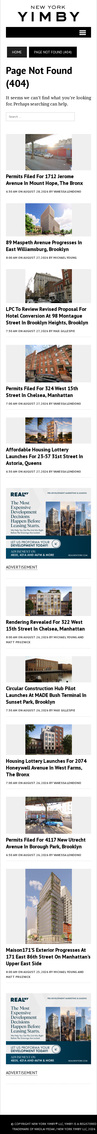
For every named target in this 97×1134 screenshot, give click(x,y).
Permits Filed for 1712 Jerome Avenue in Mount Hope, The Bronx (44, 179)
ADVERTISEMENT (22, 567)
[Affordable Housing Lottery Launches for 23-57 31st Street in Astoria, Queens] (48, 440)
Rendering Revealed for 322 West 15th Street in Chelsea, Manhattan (45, 625)
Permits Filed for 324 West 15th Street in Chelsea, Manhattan (42, 391)
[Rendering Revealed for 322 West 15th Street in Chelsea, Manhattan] (48, 612)
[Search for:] (40, 116)
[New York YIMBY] (48, 13)
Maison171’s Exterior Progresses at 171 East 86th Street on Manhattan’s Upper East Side (48, 957)
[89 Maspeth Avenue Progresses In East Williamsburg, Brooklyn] (48, 232)
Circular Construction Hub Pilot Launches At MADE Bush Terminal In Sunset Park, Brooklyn (46, 695)
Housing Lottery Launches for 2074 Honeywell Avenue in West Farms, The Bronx (46, 768)
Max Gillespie (64, 331)
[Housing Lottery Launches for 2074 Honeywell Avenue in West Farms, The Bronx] (48, 751)
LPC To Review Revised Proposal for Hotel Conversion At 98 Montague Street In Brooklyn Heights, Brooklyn (47, 316)
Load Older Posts (48, 1097)
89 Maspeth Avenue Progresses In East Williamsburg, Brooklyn (44, 246)
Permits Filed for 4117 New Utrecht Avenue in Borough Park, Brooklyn (46, 843)
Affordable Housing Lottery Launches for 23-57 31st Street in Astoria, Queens (44, 456)
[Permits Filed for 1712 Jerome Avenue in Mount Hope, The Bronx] (48, 167)
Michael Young (65, 258)
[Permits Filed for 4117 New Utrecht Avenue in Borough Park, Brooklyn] (48, 830)
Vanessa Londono (67, 191)
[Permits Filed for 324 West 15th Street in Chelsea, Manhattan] (48, 379)
